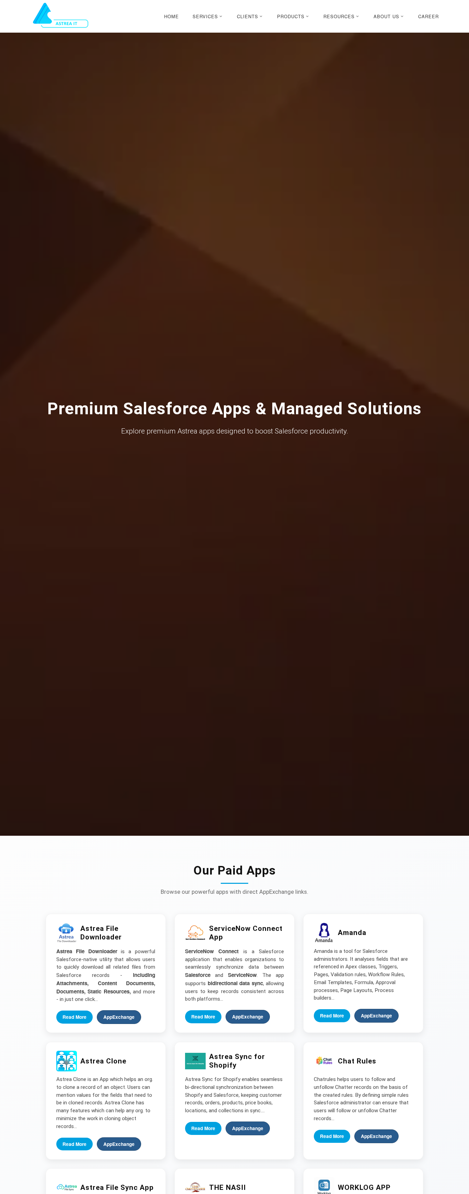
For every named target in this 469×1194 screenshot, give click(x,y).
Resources (339, 16)
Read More (74, 1017)
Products (291, 16)
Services (205, 16)
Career (428, 16)
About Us (386, 16)
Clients (247, 16)
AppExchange (119, 1017)
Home (171, 16)
